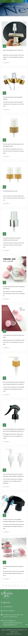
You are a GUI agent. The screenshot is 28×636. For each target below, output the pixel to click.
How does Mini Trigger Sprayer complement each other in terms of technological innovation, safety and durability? (14, 431)
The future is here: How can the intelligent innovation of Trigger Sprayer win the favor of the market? (13, 521)
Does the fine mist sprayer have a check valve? (13, 50)
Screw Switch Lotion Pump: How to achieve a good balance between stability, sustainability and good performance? (13, 476)
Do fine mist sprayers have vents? (10, 191)
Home (8, 6)
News (13, 6)
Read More (6, 62)
